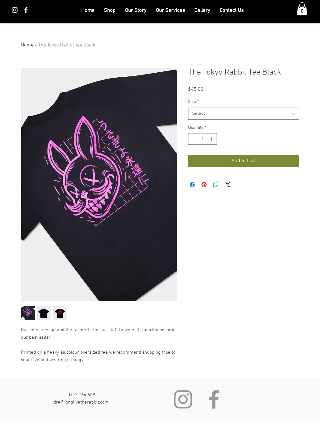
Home (27, 45)
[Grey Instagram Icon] (183, 399)
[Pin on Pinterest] (204, 184)
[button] (302, 8)
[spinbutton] (202, 138)
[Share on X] (228, 184)
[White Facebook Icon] (26, 10)
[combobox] (243, 114)
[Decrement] (193, 138)
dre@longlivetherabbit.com (81, 402)
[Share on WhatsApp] (216, 184)
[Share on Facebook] (192, 184)
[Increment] (212, 138)
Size (193, 101)
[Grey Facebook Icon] (214, 399)
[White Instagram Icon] (14, 10)
